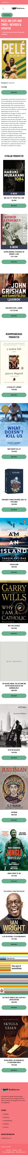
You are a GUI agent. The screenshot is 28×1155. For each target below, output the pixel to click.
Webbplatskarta (21, 1152)
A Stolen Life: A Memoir (14, 387)
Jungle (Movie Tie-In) (14, 873)
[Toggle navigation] (3, 8)
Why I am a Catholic (14, 626)
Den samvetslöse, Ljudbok (14, 308)
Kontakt (14, 1150)
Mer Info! (14, 92)
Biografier (12, 83)
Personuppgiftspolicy (8, 1152)
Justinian (14, 812)
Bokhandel (7, 15)
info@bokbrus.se (5, 2)
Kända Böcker (8, 1121)
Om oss (6, 1127)
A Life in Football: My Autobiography (14, 936)
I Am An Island (14, 564)
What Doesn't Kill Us (14, 449)
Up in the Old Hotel (14, 750)
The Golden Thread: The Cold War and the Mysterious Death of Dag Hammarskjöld (14, 686)
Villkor (20, 1150)
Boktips (6, 1114)
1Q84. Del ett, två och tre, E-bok (14, 198)
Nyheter (6, 1124)
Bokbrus (6, 1117)
